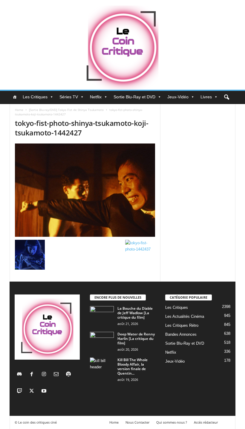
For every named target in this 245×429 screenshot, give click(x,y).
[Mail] (57, 374)
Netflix (96, 96)
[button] (226, 97)
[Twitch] (21, 391)
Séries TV (68, 96)
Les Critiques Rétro (181, 325)
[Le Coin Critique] (122, 45)
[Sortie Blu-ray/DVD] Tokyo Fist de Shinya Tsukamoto (66, 110)
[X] (33, 391)
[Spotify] (69, 374)
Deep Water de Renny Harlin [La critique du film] (136, 339)
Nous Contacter (137, 422)
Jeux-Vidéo (178, 96)
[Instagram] (45, 374)
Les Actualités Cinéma (184, 316)
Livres (206, 96)
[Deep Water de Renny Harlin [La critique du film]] (102, 341)
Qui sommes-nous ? (171, 422)
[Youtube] (44, 391)
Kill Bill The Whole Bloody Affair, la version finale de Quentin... (132, 366)
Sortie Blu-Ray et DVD (134, 96)
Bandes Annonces (181, 334)
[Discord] (21, 374)
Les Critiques (35, 96)
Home (19, 110)
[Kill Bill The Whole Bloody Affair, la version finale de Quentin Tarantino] (102, 366)
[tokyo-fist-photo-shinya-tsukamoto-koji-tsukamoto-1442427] (85, 190)
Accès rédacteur (206, 422)
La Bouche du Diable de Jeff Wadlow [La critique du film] (135, 313)
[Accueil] (15, 97)
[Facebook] (33, 374)
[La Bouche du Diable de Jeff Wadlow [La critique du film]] (102, 315)
